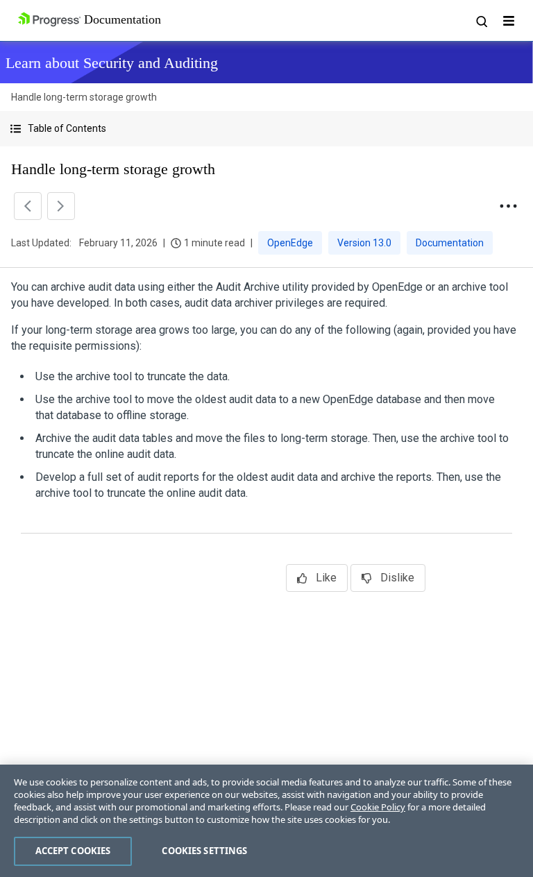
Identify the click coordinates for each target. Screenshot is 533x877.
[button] (266, 128)
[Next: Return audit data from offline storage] (61, 206)
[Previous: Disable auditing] (27, 206)
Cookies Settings (204, 850)
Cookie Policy (377, 807)
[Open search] (481, 21)
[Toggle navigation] (508, 21)
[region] (266, 821)
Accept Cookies (73, 850)
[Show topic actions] (508, 206)
